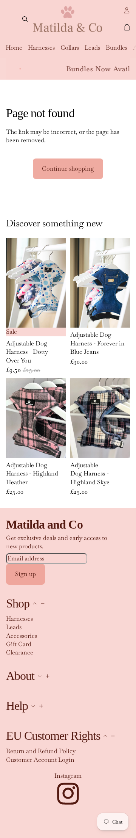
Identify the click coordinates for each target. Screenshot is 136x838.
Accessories (21, 635)
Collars (69, 48)
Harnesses (41, 48)
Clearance (19, 652)
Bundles (116, 48)
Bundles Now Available (92, 68)
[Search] (25, 19)
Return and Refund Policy (41, 751)
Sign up (25, 574)
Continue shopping (68, 169)
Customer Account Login (40, 759)
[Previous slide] (14, 283)
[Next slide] (57, 283)
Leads (92, 48)
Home (14, 48)
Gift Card (18, 644)
